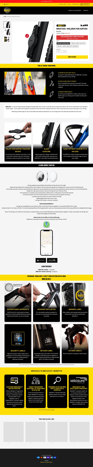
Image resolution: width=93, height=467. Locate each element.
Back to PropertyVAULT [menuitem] (75, 10)
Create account (75, 4)
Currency (61, 4)
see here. (52, 409)
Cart (85, 4)
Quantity (58, 49)
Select (57, 40)
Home (5, 16)
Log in (69, 4)
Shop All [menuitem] (85, 10)
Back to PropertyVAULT (47, 462)
